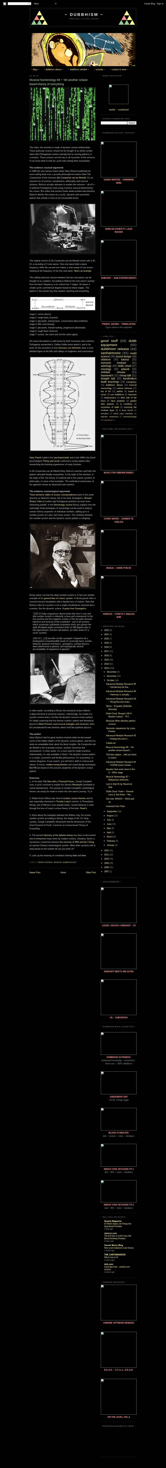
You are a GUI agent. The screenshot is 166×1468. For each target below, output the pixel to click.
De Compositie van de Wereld (71, 177)
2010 (106, 859)
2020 (106, 638)
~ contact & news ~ (119, 69)
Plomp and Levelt (51, 461)
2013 (106, 668)
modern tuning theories (56, 764)
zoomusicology (129, 417)
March (110, 836)
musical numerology (65, 862)
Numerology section (63, 505)
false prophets (118, 401)
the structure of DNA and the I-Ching (77, 842)
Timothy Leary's (63, 801)
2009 (106, 863)
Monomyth (77, 784)
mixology (106, 369)
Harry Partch (35, 457)
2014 (106, 664)
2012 (106, 850)
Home (63, 872)
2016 (106, 655)
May (109, 828)
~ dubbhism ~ (84, 14)
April (109, 832)
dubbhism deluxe (114, 385)
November (112, 676)
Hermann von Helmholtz (70, 348)
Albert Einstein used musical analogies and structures (63, 724)
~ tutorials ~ (99, 69)
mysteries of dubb (110, 407)
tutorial (125, 359)
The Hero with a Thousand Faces (58, 781)
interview (132, 394)
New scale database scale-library (119, 1248)
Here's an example (82, 271)
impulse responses (109, 417)
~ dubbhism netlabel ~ (78, 69)
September (112, 811)
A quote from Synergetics (74, 608)
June (109, 824)
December (112, 672)
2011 (106, 854)
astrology (106, 365)
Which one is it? (111, 1257)
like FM (33, 768)
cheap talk (125, 375)
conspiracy (131, 382)
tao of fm (106, 391)
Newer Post (35, 872)
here (75, 855)
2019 (106, 643)
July (109, 820)
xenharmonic (111, 353)
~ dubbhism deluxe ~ (53, 69)
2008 (106, 867)
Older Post (91, 872)
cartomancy (108, 420)
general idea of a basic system (58, 598)
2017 (106, 651)
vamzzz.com (110, 1233)
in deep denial (126, 410)
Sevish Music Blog (113, 1245)
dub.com (108, 1264)
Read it (83, 808)
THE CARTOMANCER (114, 1254)
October (111, 680)
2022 (106, 630)
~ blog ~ (35, 69)
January (111, 845)
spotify (112, 109)
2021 (106, 634)
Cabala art (111, 743)
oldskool (106, 359)
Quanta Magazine (113, 1221)
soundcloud (123, 109)
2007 (106, 871)
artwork (125, 369)
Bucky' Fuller (36, 501)
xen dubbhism (117, 394)
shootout (104, 413)
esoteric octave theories (74, 798)
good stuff (109, 341)
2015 (106, 659)
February (111, 841)
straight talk (108, 378)
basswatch (107, 375)
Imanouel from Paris (115, 806)
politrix (120, 391)
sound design (123, 356)
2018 (106, 647)
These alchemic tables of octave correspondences (53, 494)
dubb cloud (124, 365)
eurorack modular (113, 362)
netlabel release (113, 372)
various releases (124, 388)
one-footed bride (61, 457)
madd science (45, 862)
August (110, 815)
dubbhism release (115, 349)
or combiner (126, 404)
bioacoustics (110, 397)
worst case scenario (123, 413)
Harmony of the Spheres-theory (58, 835)
